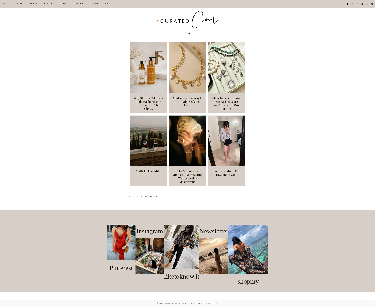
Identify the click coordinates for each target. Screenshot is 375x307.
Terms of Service (195, 303)
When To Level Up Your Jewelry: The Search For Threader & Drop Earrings (226, 103)
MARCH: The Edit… (148, 171)
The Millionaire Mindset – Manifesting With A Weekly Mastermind (187, 176)
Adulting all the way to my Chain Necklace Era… (188, 101)
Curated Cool (164, 303)
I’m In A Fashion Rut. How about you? (226, 173)
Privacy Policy (211, 303)
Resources (181, 303)
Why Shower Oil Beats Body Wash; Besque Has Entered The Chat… (148, 103)
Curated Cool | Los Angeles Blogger (187, 19)
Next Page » (151, 196)
